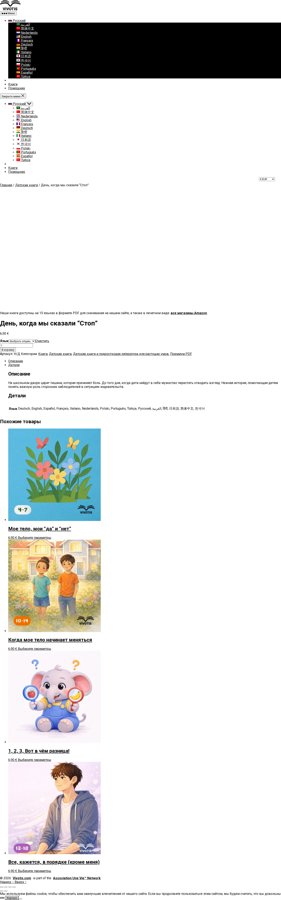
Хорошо (12, 897)
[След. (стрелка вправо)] (5, 891)
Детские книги (26, 185)
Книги (12, 84)
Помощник (16, 88)
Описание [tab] (15, 361)
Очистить (42, 341)
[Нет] (20, 898)
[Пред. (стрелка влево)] (1, 891)
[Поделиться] (10, 887)
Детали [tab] (14, 365)
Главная (6, 185)
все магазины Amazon (189, 313)
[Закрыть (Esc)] (14, 887)
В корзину (8, 349)
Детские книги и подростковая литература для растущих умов (121, 354)
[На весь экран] (5, 887)
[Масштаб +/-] (1, 887)
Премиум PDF (181, 354)
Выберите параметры (34, 538)
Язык (4, 341)
